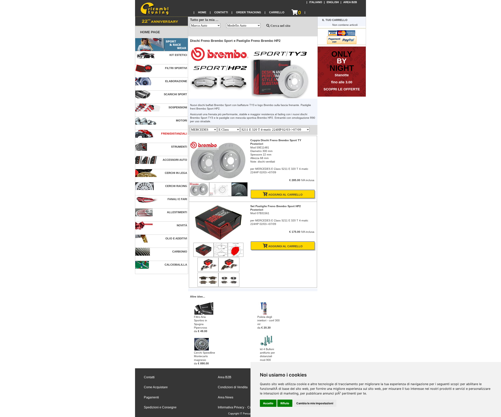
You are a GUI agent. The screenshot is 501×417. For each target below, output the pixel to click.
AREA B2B (350, 2)
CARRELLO (276, 12)
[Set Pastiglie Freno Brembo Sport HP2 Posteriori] (218, 241)
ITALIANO (315, 2)
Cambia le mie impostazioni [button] (314, 403)
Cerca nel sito (280, 26)
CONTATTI (221, 12)
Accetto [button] (268, 403)
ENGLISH (333, 2)
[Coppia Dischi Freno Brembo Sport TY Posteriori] (218, 180)
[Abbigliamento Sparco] (161, 44)
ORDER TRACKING (248, 12)
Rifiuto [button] (284, 403)
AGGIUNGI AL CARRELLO (285, 194)
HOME (202, 12)
